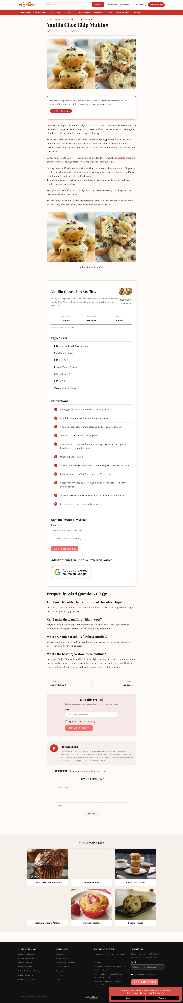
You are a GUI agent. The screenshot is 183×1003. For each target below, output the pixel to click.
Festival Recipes (156, 5)
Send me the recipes (65, 548)
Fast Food (56, 12)
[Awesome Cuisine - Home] (29, 4)
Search (98, 5)
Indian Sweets (84, 12)
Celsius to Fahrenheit (26, 954)
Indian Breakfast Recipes (65, 962)
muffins (97, 147)
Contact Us (60, 975)
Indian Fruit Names (25, 975)
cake (79, 172)
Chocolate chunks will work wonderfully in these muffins (87, 607)
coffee (94, 204)
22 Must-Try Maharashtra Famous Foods (109, 954)
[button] (121, 300)
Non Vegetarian (41, 12)
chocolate (120, 158)
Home (49, 19)
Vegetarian (25, 12)
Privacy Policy (74, 538)
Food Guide (138, 12)
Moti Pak (96, 958)
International (122, 12)
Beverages (69, 12)
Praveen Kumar (55, 31)
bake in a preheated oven (112, 172)
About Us (59, 971)
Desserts (98, 12)
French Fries (98, 962)
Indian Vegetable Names (27, 979)
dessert (51, 204)
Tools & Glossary (139, 5)
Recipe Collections (63, 958)
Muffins (65, 19)
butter (50, 645)
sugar (88, 143)
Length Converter (25, 967)
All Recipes (112, 5)
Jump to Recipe (62, 111)
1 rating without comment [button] (93, 771)
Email (54, 525)
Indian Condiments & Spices (29, 971)
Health (109, 12)
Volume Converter (25, 962)
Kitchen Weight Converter (28, 958)
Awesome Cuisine (43, 996)
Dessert (57, 19)
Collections (124, 5)
